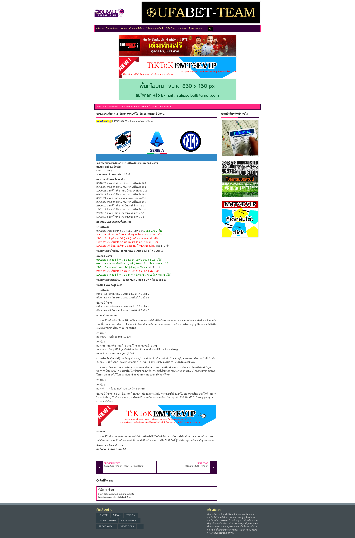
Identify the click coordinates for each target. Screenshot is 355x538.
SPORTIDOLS (127, 526)
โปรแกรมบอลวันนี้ (154, 28)
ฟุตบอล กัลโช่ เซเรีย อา (142, 121)
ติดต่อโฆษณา (195, 28)
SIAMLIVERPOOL (129, 520)
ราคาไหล (182, 28)
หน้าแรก (100, 28)
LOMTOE (103, 515)
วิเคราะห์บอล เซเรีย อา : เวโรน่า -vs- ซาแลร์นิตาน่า (124, 466)
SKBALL (117, 515)
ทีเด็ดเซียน (170, 28)
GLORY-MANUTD (107, 520)
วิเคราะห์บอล (112, 28)
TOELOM (130, 515)
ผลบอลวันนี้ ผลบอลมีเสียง (132, 28)
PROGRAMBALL (107, 526)
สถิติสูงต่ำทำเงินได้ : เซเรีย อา (196, 466)
